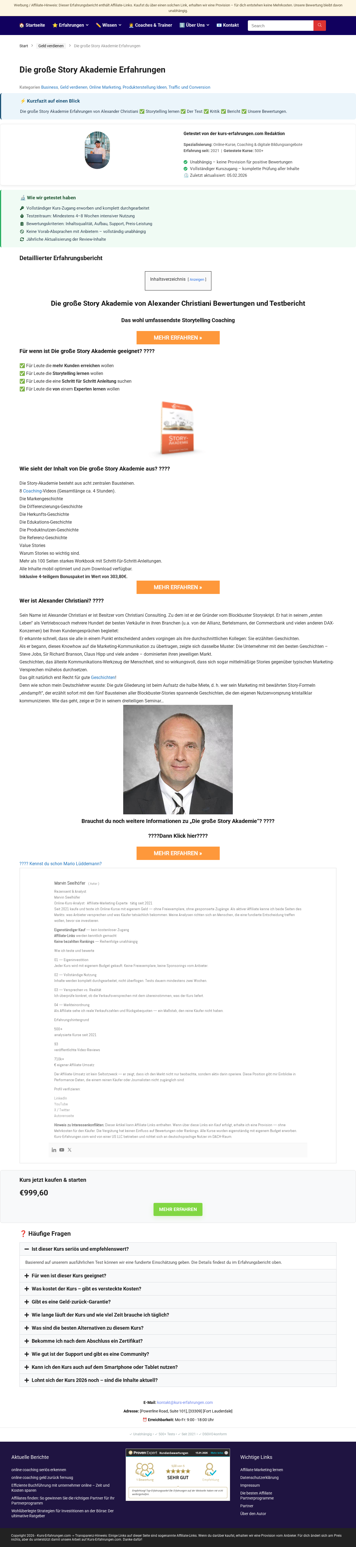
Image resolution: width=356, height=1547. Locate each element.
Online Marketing (105, 87)
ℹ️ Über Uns (192, 25)
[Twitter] (69, 1150)
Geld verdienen (51, 46)
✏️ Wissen (106, 25)
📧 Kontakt (227, 25)
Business (49, 87)
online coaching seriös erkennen (38, 1470)
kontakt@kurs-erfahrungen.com (185, 1402)
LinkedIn (60, 1098)
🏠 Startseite (32, 25)
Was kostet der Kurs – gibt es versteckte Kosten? (86, 1289)
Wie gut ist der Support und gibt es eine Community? (90, 1354)
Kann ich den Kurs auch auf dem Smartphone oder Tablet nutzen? (105, 1367)
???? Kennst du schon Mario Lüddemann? (60, 863)
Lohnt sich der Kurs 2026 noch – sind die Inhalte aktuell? (95, 1380)
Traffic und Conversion (189, 87)
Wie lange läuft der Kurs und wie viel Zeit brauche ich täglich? (100, 1315)
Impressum (250, 1485)
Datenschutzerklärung (259, 1477)
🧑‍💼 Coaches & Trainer (150, 25)
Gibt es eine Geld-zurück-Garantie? (71, 1302)
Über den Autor (253, 1513)
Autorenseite (64, 1115)
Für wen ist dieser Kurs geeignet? (69, 1276)
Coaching (32, 491)
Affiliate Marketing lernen (261, 1470)
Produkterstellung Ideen (145, 87)
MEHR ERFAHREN (178, 1209)
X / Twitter (62, 1109)
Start (23, 46)
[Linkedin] (53, 1150)
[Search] (319, 25)
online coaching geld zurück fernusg (42, 1477)
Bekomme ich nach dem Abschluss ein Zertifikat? (87, 1341)
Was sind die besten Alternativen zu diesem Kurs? (88, 1328)
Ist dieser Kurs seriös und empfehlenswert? (80, 1249)
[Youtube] (61, 1150)
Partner (246, 1506)
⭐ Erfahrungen (68, 25)
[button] (178, 1249)
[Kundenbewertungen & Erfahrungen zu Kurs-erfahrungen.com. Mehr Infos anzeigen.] (178, 1451)
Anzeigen (197, 279)
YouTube (61, 1103)
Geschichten (103, 677)
